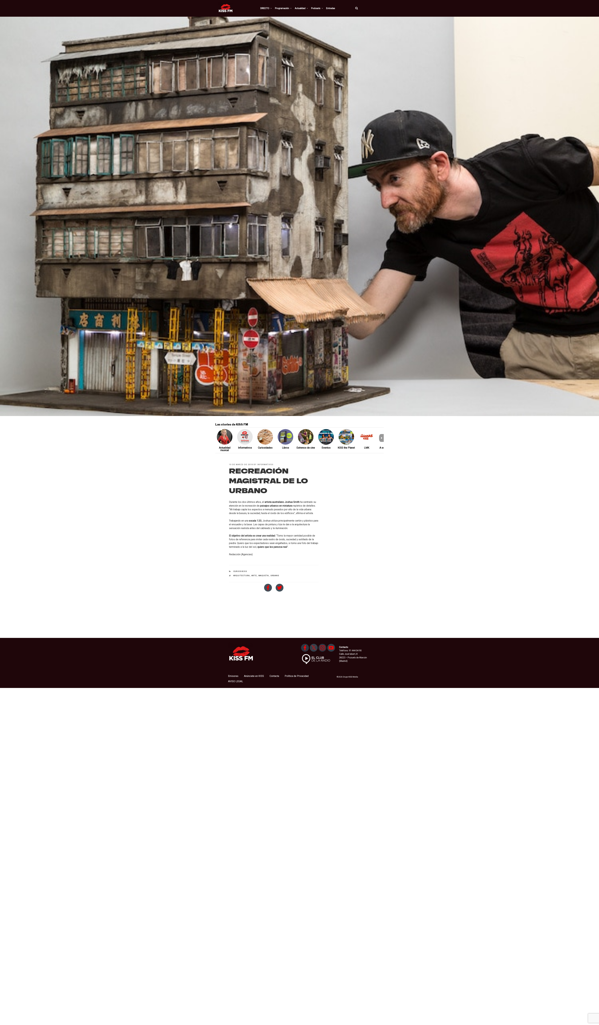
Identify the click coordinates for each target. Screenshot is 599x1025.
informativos (265, 465)
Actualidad (300, 8)
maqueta (263, 576)
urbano (274, 576)
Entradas (330, 8)
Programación (282, 8)
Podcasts (315, 8)
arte (254, 576)
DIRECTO (264, 8)
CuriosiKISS (240, 571)
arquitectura (241, 576)
